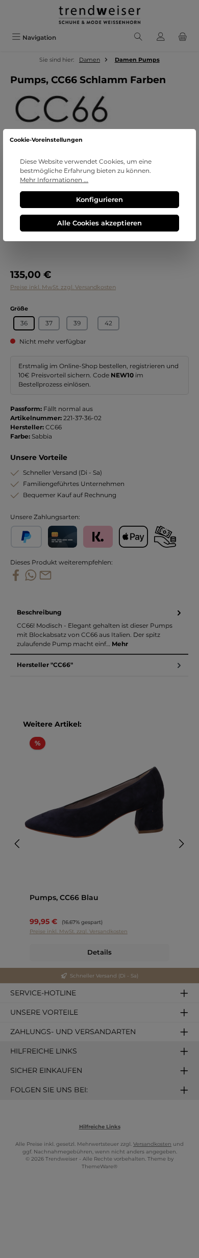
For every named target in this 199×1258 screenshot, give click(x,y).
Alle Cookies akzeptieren (99, 223)
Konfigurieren (99, 199)
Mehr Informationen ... (54, 180)
